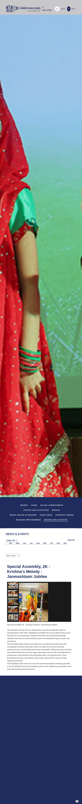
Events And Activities (36, 510)
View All (70, 540)
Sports (24, 505)
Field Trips (46, 515)
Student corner (64, 515)
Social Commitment (51, 505)
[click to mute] (77, 801)
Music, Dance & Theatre (23, 515)
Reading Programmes (28, 520)
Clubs (34, 505)
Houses (56, 510)
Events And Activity (56, 520)
